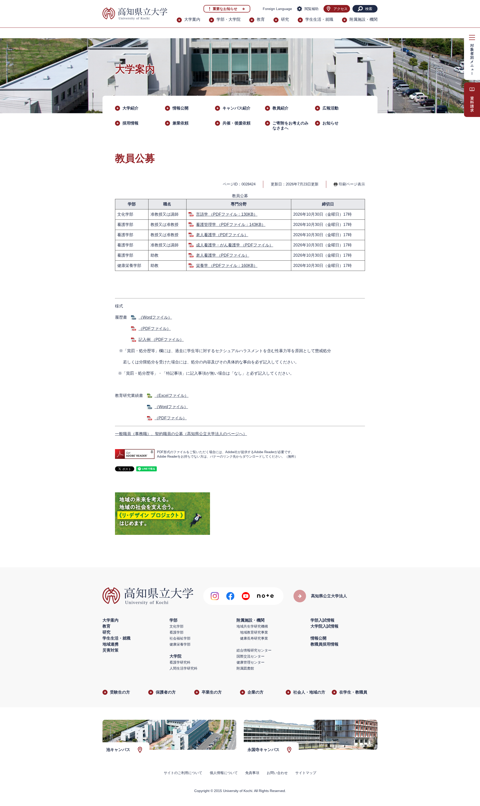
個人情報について (224, 773)
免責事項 (252, 773)
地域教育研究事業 (254, 632)
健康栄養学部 (180, 644)
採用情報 (130, 123)
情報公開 (180, 108)
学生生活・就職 (319, 19)
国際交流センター (250, 656)
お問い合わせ (277, 773)
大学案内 (192, 19)
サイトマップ (305, 773)
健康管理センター (250, 662)
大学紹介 (130, 108)
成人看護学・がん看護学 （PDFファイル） (234, 245)
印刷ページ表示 (352, 184)
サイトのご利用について (183, 773)
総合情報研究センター (254, 650)
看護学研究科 (180, 662)
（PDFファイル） (154, 328)
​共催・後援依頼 (236, 123)
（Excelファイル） (171, 395)
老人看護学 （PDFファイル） (222, 255)
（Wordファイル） (155, 317)
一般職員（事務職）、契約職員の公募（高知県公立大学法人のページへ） (181, 434)
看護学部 (177, 632)
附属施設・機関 (364, 19)
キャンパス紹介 (236, 108)
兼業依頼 (180, 123)
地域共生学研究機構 (252, 626)
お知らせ (330, 123)
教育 (261, 19)
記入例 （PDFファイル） (161, 339)
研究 (285, 19)
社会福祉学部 (180, 638)
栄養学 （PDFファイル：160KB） (227, 265)
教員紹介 (280, 108)
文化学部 (177, 626)
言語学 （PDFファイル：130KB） (227, 214)
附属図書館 (245, 668)
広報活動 (330, 108)
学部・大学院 (228, 19)
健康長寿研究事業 (254, 638)
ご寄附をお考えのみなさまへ (290, 125)
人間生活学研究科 (184, 668)
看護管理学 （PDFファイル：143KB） (231, 224)
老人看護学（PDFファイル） (222, 235)
